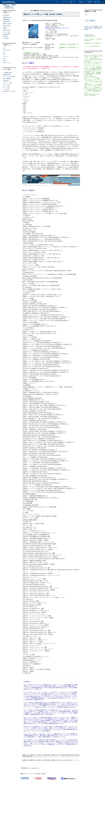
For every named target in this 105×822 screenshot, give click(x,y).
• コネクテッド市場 (7, 83)
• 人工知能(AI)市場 (6, 72)
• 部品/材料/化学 (6, 21)
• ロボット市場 (6, 85)
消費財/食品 (36, 10)
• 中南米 (4, 60)
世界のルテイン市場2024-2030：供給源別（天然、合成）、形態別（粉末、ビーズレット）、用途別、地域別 (93, 56)
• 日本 (3, 52)
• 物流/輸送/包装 (6, 34)
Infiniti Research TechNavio (46, 10)
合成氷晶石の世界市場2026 (90, 76)
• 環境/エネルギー (6, 30)
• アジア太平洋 (6, 50)
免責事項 (77, 755)
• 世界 (3, 48)
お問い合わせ (97, 2)
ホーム (57, 2)
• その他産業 (5, 38)
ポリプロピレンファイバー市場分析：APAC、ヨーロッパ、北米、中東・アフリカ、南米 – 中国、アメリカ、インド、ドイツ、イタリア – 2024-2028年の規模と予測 (93, 81)
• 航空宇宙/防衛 (6, 25)
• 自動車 (4, 27)
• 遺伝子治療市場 (6, 78)
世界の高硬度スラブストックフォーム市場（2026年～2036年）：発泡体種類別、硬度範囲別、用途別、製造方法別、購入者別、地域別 (93, 73)
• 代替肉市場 (5, 80)
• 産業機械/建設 (6, 19)
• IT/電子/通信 (5, 15)
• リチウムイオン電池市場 (8, 76)
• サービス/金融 (6, 32)
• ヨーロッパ (5, 56)
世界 (32, 10)
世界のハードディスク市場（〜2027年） (93, 86)
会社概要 (89, 2)
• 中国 (3, 54)
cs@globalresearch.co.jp (90, 36)
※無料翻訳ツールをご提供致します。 (93, 43)
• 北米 (3, 58)
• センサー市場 (6, 87)
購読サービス (73, 2)
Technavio (62, 25)
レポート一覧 (64, 2)
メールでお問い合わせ (66, 760)
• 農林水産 (4, 36)
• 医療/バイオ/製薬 (6, 23)
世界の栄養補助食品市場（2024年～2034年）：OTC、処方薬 (92, 95)
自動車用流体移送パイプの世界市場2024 (93, 84)
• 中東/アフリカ (6, 62)
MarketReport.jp (8, 2)
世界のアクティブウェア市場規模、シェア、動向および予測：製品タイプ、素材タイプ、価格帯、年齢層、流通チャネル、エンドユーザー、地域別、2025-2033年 (93, 90)
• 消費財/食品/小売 (6, 17)
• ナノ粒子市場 (6, 89)
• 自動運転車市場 (6, 74)
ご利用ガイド (81, 2)
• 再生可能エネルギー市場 (8, 91)
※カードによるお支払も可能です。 (92, 46)
